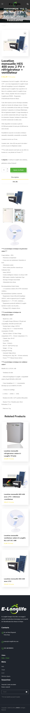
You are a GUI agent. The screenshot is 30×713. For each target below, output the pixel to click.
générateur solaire (6, 163)
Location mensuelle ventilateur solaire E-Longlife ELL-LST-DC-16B (15, 538)
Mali (3, 658)
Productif (13, 163)
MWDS (18, 707)
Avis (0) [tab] (15, 181)
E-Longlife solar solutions (17, 23)
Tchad (7, 658)
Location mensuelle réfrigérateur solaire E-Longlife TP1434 (12, 453)
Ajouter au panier (18, 170)
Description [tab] (15, 177)
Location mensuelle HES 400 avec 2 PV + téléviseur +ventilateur (14, 496)
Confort (4, 25)
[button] (27, 4)
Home (5, 23)
